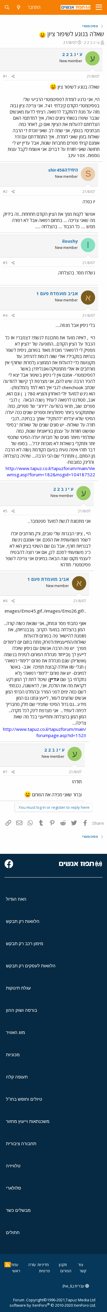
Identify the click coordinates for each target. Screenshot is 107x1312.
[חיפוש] (7, 7)
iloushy (70, 241)
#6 (5, 600)
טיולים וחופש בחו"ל (24, 1099)
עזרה (32, 1264)
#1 (5, 76)
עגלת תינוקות (18, 987)
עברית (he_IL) (73, 1286)
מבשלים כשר (18, 1210)
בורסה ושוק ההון (21, 1010)
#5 (5, 511)
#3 (5, 262)
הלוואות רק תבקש (23, 921)
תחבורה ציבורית (21, 1143)
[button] (99, 7)
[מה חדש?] (18, 7)
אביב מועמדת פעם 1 (57, 293)
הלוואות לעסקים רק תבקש (31, 965)
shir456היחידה (63, 170)
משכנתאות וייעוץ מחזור (27, 1121)
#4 (5, 315)
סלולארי (13, 1187)
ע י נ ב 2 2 (92, 42)
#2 (5, 191)
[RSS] (7, 1264)
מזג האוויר (15, 1032)
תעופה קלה (17, 1076)
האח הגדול (16, 899)
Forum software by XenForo (53, 1302)
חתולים (13, 1232)
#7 (5, 771)
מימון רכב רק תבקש (24, 943)
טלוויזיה (13, 1165)
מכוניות (13, 1054)
